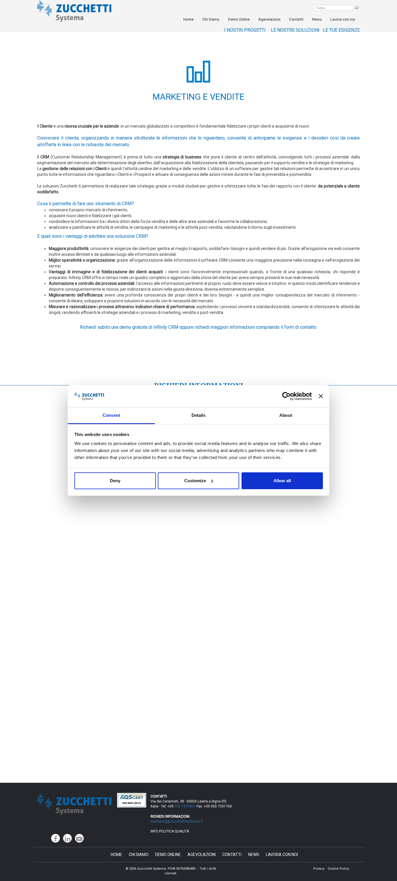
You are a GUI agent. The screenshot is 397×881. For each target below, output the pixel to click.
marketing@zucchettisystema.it (177, 821)
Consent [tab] (111, 415)
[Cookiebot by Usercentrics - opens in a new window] (286, 396)
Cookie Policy (338, 869)
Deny (115, 480)
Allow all (282, 480)
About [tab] (285, 415)
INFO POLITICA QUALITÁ (170, 831)
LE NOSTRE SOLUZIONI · (297, 30)
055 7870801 (185, 806)
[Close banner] (321, 396)
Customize (195, 480)
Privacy (318, 869)
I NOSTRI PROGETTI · (246, 30)
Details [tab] (199, 415)
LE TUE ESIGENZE (341, 30)
